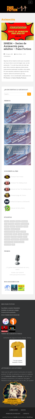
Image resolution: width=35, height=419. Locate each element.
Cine (6, 224)
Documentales (24, 224)
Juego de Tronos (15, 229)
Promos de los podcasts (8, 312)
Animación (24, 221)
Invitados (7, 229)
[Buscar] (29, 94)
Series (25, 237)
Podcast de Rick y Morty (17, 208)
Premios (20, 237)
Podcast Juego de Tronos (18, 195)
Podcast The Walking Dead (19, 183)
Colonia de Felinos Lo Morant (13, 376)
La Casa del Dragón (10, 231)
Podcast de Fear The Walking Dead (20, 189)
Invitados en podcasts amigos (10, 310)
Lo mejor (23, 231)
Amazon (18, 221)
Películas (26, 234)
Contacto (26, 413)
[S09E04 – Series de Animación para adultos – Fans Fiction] (17, 31)
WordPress (30, 417)
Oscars (20, 234)
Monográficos (8, 234)
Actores (7, 221)
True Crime (7, 244)
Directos (17, 224)
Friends (26, 226)
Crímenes (11, 224)
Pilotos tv (7, 237)
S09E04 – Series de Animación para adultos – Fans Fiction (17, 46)
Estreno (7, 226)
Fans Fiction (19, 54)
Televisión (7, 239)
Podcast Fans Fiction (17, 176)
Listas (17, 231)
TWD (13, 244)
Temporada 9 (14, 239)
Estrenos (12, 226)
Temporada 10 (24, 239)
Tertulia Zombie (9, 242)
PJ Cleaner (13, 237)
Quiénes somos (13, 410)
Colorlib (15, 417)
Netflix (15, 234)
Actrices (12, 221)
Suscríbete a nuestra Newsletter (10, 308)
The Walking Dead (19, 242)
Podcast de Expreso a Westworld (19, 201)
